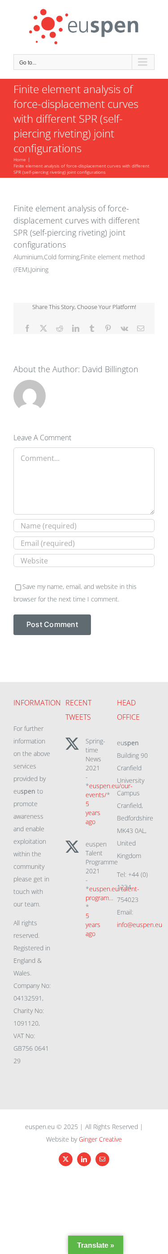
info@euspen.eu (139, 924)
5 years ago (93, 812)
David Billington (110, 369)
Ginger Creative (100, 1139)
